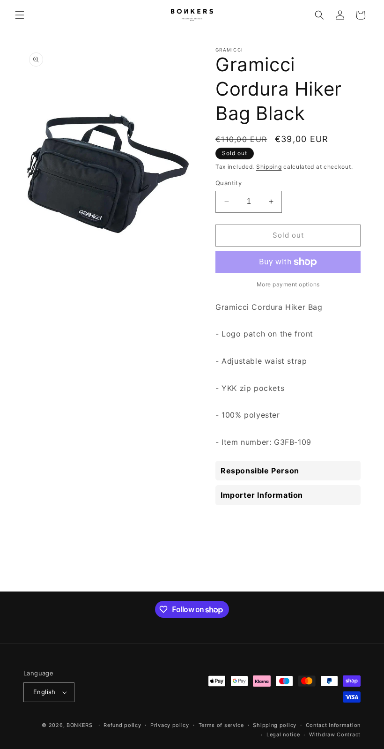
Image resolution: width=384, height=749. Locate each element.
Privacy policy (169, 725)
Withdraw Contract (335, 734)
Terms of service (221, 725)
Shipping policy (274, 725)
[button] (19, 15)
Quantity (228, 183)
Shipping (269, 166)
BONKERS (79, 725)
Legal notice (283, 734)
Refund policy (122, 725)
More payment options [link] (288, 284)
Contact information (333, 725)
